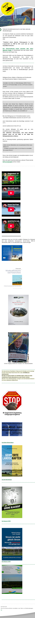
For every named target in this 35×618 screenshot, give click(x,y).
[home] (8, 15)
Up (1, 610)
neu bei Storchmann (7, 479)
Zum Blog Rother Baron (8, 442)
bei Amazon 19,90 (6, 561)
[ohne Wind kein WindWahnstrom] (12, 435)
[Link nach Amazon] (12, 517)
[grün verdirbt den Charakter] (18, 362)
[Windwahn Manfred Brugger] (12, 260)
